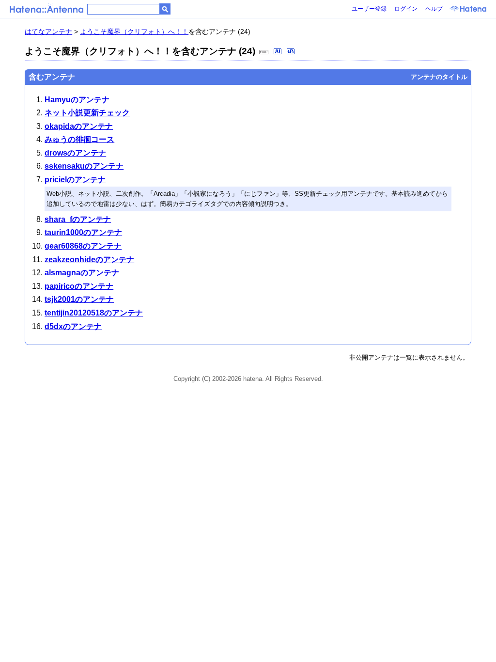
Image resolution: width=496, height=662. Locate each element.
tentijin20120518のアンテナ (94, 313)
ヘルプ (434, 8)
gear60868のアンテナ (83, 246)
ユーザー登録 (369, 8)
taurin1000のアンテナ (83, 232)
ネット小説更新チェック (87, 113)
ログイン (406, 8)
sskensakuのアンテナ (84, 166)
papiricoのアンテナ (79, 286)
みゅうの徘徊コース (79, 139)
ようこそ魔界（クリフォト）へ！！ (134, 31)
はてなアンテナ (48, 31)
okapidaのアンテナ (79, 126)
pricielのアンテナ (75, 179)
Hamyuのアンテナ (77, 99)
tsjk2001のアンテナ (79, 299)
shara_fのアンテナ (78, 219)
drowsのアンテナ (75, 153)
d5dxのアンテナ (73, 326)
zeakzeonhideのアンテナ (89, 259)
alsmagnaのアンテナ (82, 272)
